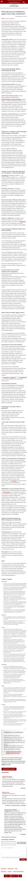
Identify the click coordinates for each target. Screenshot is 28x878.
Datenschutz (11, 868)
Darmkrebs (6, 377)
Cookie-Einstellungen (18, 871)
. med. (9, 18)
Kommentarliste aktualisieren (9, 837)
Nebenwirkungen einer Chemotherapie (11, 99)
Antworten (23, 788)
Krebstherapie (14, 6)
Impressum (4, 868)
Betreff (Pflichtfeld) (21, 843)
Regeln (3, 764)
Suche (14, 876)
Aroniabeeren (5, 175)
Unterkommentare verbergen (18, 805)
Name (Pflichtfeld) (21, 842)
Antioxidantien (6, 492)
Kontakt (9, 871)
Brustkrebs (23, 221)
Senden (23, 859)
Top (20, 876)
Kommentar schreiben (9, 769)
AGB (16, 868)
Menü (6, 876)
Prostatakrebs (22, 377)
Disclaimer (3, 871)
